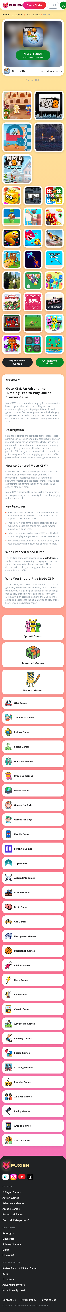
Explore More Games (17, 362)
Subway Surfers (11, 1244)
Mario (5, 1249)
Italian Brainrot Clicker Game (19, 1268)
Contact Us (9, 1299)
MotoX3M (18, 71)
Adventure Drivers (13, 1284)
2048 (5, 1273)
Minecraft (8, 1238)
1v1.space (8, 1279)
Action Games (10, 1197)
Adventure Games (13, 1203)
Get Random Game (49, 362)
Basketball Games (13, 1214)
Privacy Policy (28, 1299)
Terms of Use (48, 1299)
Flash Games (33, 14)
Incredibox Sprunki (13, 1290)
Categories (17, 14)
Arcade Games (11, 1208)
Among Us (8, 1233)
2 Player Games (11, 1192)
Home (5, 14)
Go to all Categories (14, 1220)
